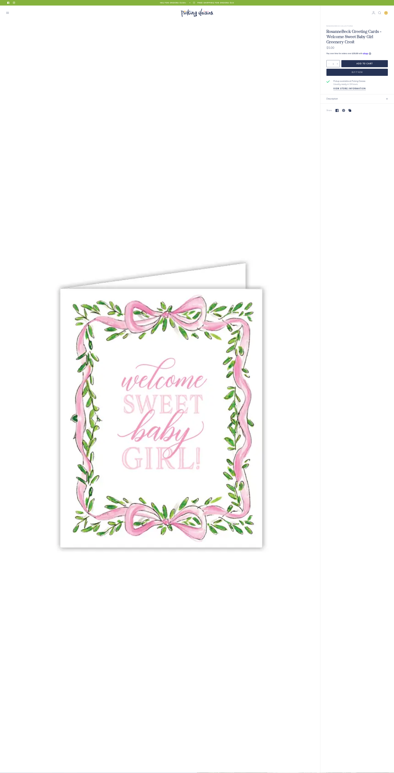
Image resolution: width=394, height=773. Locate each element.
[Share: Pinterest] (344, 110)
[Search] (380, 13)
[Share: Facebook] (337, 110)
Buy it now (357, 72)
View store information (349, 88)
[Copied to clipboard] (350, 110)
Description (332, 98)
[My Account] (373, 13)
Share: (329, 110)
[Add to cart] (364, 63)
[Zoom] (160, 389)
